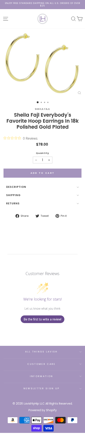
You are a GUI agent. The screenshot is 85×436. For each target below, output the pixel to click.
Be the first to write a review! (42, 319)
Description (16, 187)
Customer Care (41, 364)
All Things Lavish (41, 351)
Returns (13, 203)
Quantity (42, 153)
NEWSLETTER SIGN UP (42, 388)
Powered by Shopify (42, 410)
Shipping (13, 195)
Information (41, 376)
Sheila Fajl (42, 109)
